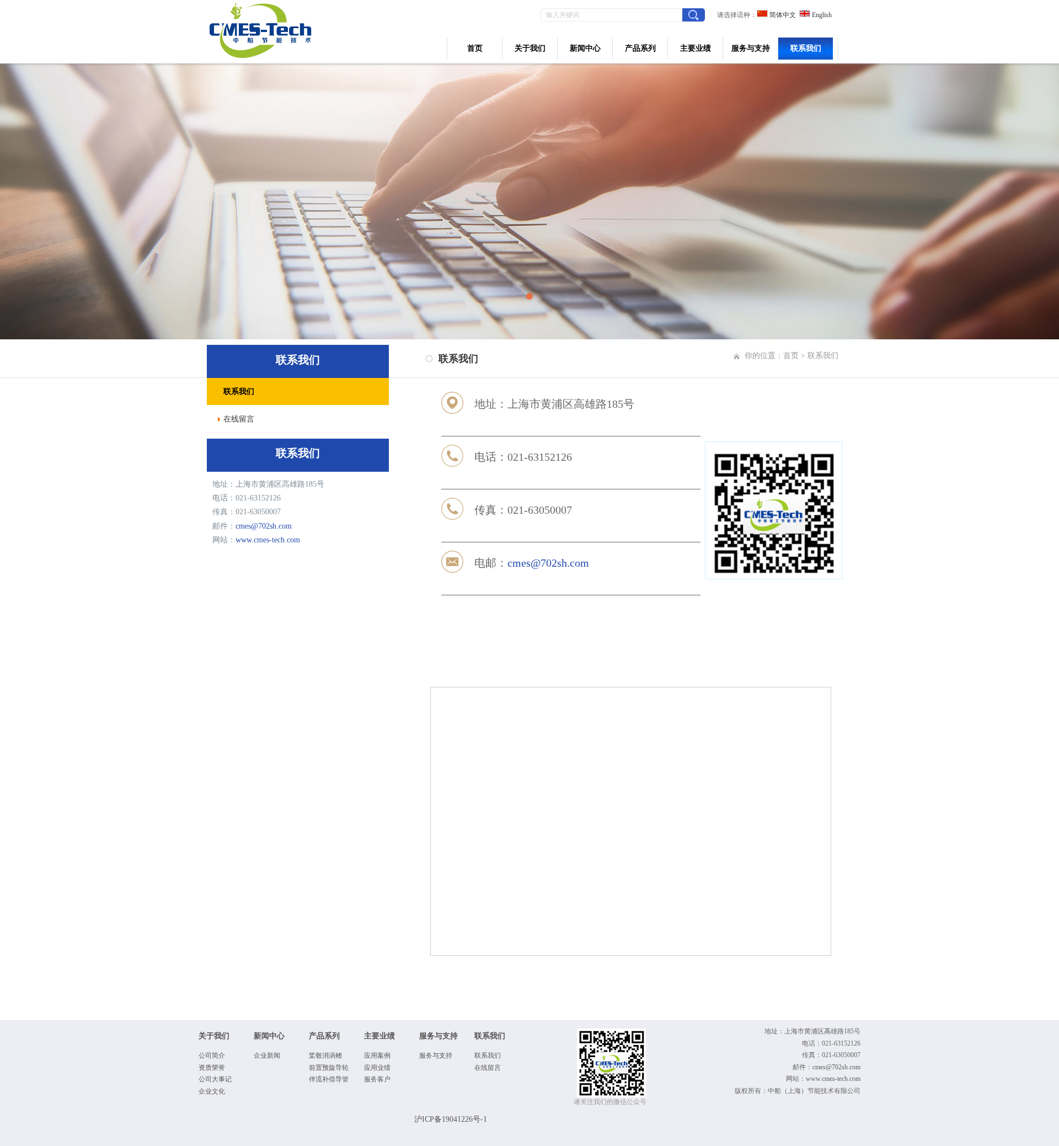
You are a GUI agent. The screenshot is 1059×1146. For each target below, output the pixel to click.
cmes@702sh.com (264, 526)
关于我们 (530, 48)
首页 (475, 48)
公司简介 (212, 1055)
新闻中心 (585, 48)
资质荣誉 (212, 1068)
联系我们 (805, 48)
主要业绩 (695, 48)
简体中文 (782, 15)
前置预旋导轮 (329, 1068)
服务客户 (377, 1079)
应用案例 (377, 1055)
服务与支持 (750, 48)
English (821, 15)
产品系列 (640, 48)
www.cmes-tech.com (268, 540)
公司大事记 (215, 1079)
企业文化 (212, 1091)
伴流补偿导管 (329, 1079)
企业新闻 (267, 1055)
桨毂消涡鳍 (325, 1055)
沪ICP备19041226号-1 (450, 1119)
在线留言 (487, 1068)
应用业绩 (377, 1068)
